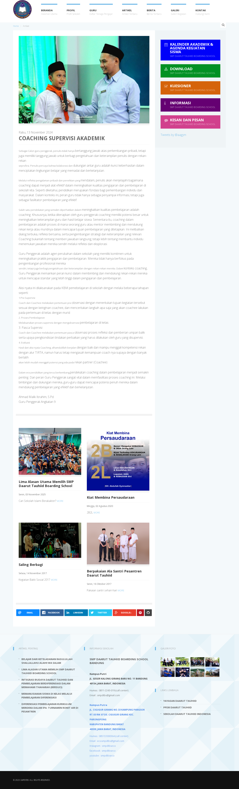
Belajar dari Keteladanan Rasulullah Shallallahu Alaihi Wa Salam (46, 661)
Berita (154, 12)
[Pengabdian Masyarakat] (212, 672)
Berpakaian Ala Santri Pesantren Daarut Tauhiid (114, 573)
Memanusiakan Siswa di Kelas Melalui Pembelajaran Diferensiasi (46, 695)
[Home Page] (22, 9)
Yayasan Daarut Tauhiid (180, 701)
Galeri (178, 12)
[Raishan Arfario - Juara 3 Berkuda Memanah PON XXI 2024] (197, 672)
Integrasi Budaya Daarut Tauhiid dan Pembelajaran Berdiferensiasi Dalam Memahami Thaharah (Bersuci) (47, 683)
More (60, 501)
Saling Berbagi (31, 564)
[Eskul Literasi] (168, 672)
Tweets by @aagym (173, 135)
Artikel (129, 12)
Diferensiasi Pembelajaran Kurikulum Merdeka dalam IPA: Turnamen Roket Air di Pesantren (49, 707)
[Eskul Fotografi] (197, 661)
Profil (73, 12)
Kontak (202, 12)
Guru (101, 12)
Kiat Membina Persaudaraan (110, 497)
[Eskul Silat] (168, 661)
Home (16, 26)
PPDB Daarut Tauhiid (177, 707)
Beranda (49, 12)
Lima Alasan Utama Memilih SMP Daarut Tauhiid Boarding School (46, 483)
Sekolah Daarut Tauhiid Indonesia (187, 714)
